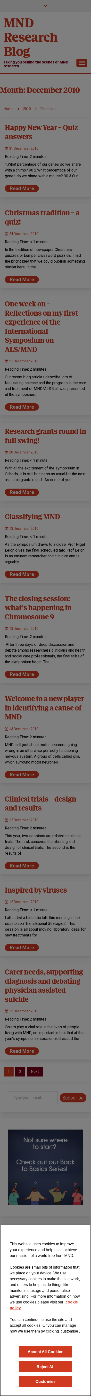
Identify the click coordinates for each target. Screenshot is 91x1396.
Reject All (45, 1367)
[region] (45, 1310)
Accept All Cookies (45, 1351)
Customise (45, 1381)
